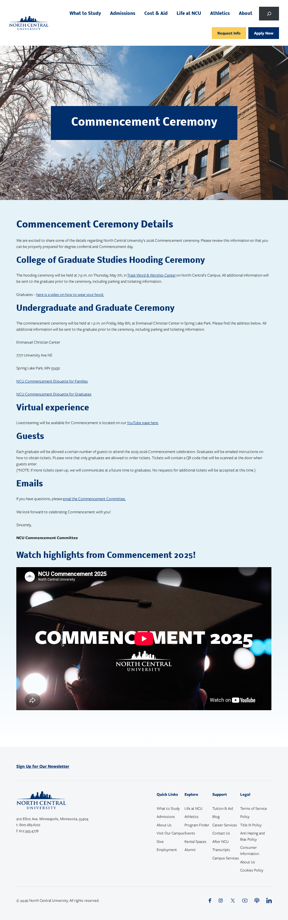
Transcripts (221, 849)
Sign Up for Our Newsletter (42, 766)
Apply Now (263, 33)
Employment (167, 849)
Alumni (189, 849)
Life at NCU (193, 808)
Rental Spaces (195, 841)
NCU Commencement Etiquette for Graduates (53, 394)
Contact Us (221, 833)
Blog (216, 816)
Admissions (166, 816)
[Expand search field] (269, 13)
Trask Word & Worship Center (151, 275)
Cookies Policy (251, 870)
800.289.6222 (29, 824)
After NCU (220, 841)
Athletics (191, 816)
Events (189, 833)
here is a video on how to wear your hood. (70, 294)
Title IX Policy (251, 824)
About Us (164, 824)
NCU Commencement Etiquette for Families (52, 381)
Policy (244, 816)
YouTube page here (142, 422)
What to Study (168, 808)
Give (160, 841)
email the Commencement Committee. (94, 498)
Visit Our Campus (170, 833)
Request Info (228, 33)
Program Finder (196, 824)
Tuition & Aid (222, 808)
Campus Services (225, 858)
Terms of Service (253, 808)
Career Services (224, 824)
